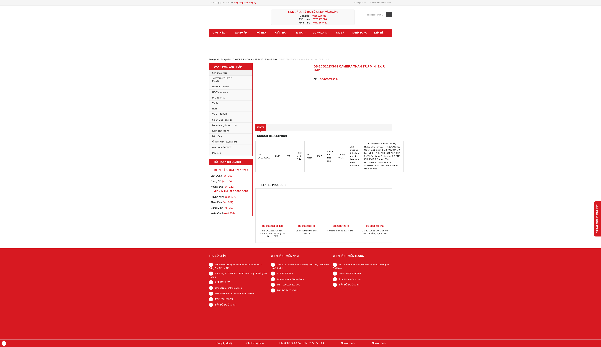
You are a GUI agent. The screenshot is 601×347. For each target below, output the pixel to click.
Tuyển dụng (359, 32)
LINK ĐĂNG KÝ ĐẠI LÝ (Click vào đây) (313, 12)
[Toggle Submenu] (246, 80)
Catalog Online (359, 2)
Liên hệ (378, 32)
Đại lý (340, 32)
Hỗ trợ (262, 32)
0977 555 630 (320, 22)
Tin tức (299, 32)
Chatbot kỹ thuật (255, 343)
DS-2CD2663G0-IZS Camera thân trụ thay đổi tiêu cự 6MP (272, 233)
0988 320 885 (319, 15)
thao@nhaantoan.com (350, 279)
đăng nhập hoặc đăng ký (245, 2)
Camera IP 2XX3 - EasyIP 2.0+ (262, 59)
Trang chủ (214, 59)
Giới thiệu (219, 32)
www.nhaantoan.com (244, 293)
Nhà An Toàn (348, 343)
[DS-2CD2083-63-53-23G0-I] (283, 92)
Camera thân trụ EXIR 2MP (340, 230)
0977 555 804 (320, 19)
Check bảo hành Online (380, 2)
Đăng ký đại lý (224, 343)
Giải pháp (281, 32)
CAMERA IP (239, 59)
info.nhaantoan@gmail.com (228, 288)
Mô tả (260, 127)
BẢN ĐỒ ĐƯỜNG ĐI (225, 304)
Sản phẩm (241, 32)
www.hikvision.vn (223, 293)
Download (320, 32)
